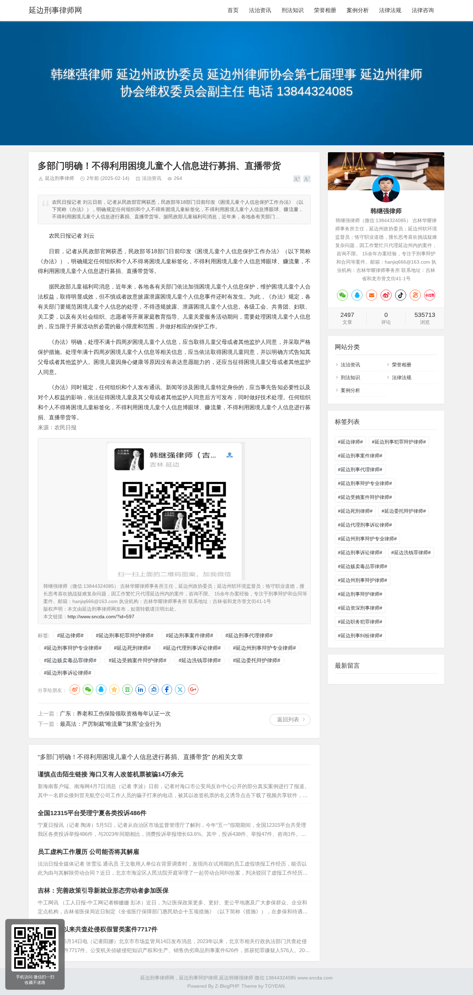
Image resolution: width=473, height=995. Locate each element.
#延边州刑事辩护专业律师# (264, 648)
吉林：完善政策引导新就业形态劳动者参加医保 (103, 890)
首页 (233, 10)
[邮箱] (371, 295)
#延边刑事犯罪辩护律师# (124, 635)
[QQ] (357, 295)
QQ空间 (114, 689)
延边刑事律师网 (55, 10)
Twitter (180, 689)
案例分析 (358, 10)
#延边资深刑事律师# (360, 608)
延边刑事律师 (59, 178)
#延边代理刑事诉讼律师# (192, 648)
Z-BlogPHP (227, 986)
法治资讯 (260, 10)
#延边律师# (70, 635)
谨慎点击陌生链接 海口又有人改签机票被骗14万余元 (111, 774)
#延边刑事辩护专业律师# (72, 648)
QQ (101, 689)
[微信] (342, 295)
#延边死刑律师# (132, 648)
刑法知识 (293, 10)
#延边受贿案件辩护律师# (137, 660)
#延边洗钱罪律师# (200, 660)
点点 (154, 689)
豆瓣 (127, 689)
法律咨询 (423, 10)
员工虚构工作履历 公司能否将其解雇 (88, 851)
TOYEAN (275, 986)
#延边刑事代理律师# (249, 635)
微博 (75, 689)
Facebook (167, 689)
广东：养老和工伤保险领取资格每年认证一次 (115, 713)
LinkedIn (140, 689)
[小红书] (429, 295)
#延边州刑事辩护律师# (362, 580)
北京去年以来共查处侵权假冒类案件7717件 (98, 929)
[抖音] (400, 295)
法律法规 (390, 10)
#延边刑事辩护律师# (360, 594)
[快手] (415, 295)
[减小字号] (307, 178)
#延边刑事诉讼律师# (67, 673)
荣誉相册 (325, 10)
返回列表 (288, 719)
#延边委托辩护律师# (256, 660)
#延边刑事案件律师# (189, 635)
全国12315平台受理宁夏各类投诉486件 (92, 813)
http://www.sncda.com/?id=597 (101, 616)
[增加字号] (297, 178)
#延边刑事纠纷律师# (360, 635)
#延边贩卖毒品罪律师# (70, 660)
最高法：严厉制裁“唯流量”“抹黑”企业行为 (110, 724)
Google (193, 689)
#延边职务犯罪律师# (360, 621)
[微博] (386, 295)
